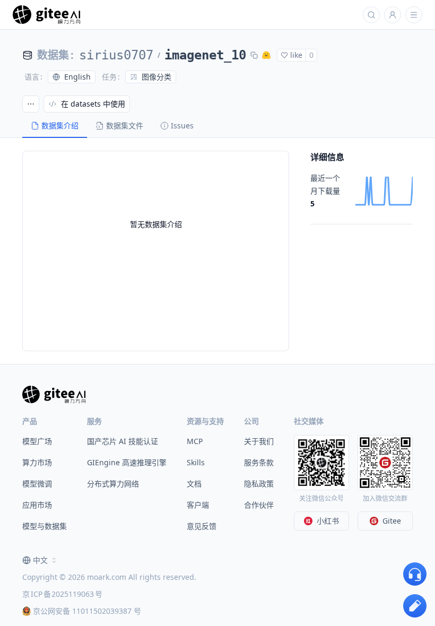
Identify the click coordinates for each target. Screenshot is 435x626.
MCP (195, 441)
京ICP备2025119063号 (62, 594)
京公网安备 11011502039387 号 (87, 611)
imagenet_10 (205, 55)
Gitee (391, 521)
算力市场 (37, 462)
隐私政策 (259, 484)
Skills (196, 462)
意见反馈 (201, 526)
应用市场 (37, 505)
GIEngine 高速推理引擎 (127, 462)
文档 (194, 484)
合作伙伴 (259, 505)
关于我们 (259, 441)
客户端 (198, 505)
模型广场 (37, 441)
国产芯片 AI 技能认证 (122, 441)
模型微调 (37, 484)
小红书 (328, 521)
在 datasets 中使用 (93, 104)
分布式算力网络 (113, 484)
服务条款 (259, 462)
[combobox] (40, 560)
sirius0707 (116, 55)
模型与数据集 (44, 526)
